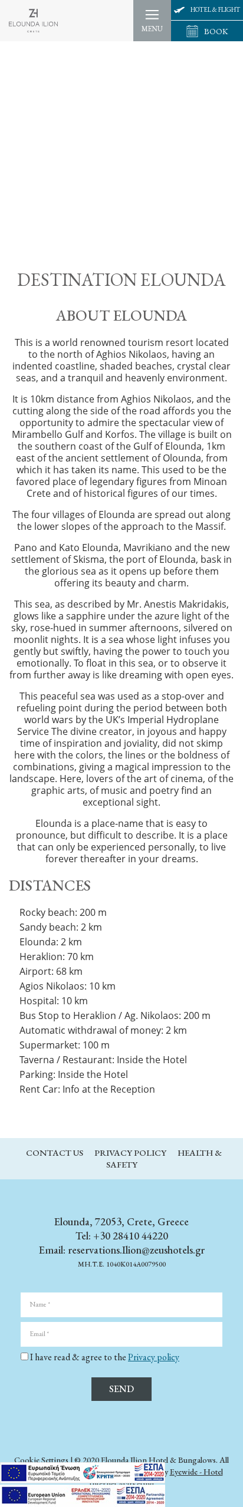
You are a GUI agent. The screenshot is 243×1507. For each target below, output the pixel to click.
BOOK (216, 31)
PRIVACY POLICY (131, 1152)
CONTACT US (55, 1152)
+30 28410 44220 (129, 1235)
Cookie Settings (41, 1460)
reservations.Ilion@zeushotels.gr (136, 1250)
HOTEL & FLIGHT (215, 9)
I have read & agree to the (104, 1357)
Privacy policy (153, 1357)
